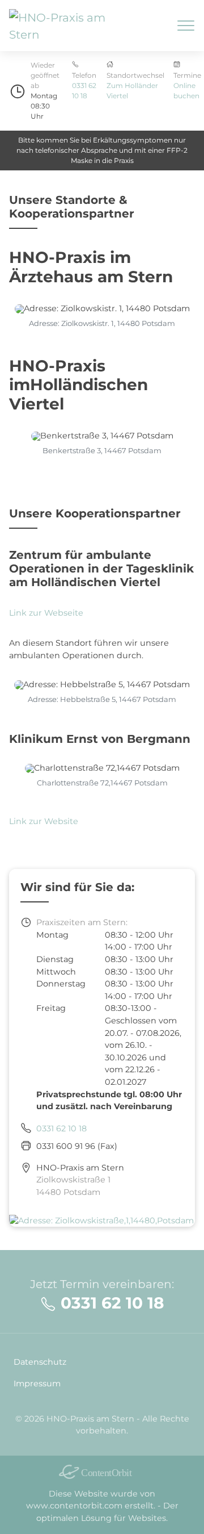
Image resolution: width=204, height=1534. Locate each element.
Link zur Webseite (46, 613)
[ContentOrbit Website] (102, 1472)
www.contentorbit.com (74, 1505)
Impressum (37, 1383)
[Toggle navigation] (186, 25)
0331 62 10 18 (61, 1128)
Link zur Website (43, 821)
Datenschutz (40, 1362)
